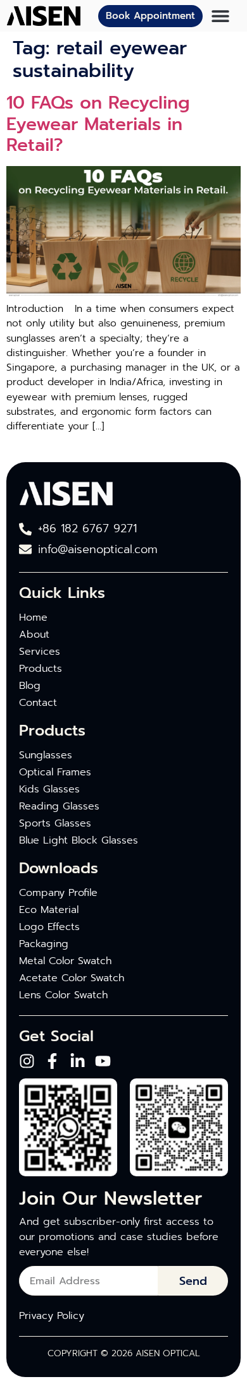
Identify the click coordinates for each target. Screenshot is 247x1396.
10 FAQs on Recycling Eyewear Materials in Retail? (98, 123)
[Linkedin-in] (78, 1061)
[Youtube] (103, 1061)
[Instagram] (27, 1061)
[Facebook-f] (52, 1061)
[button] (220, 16)
